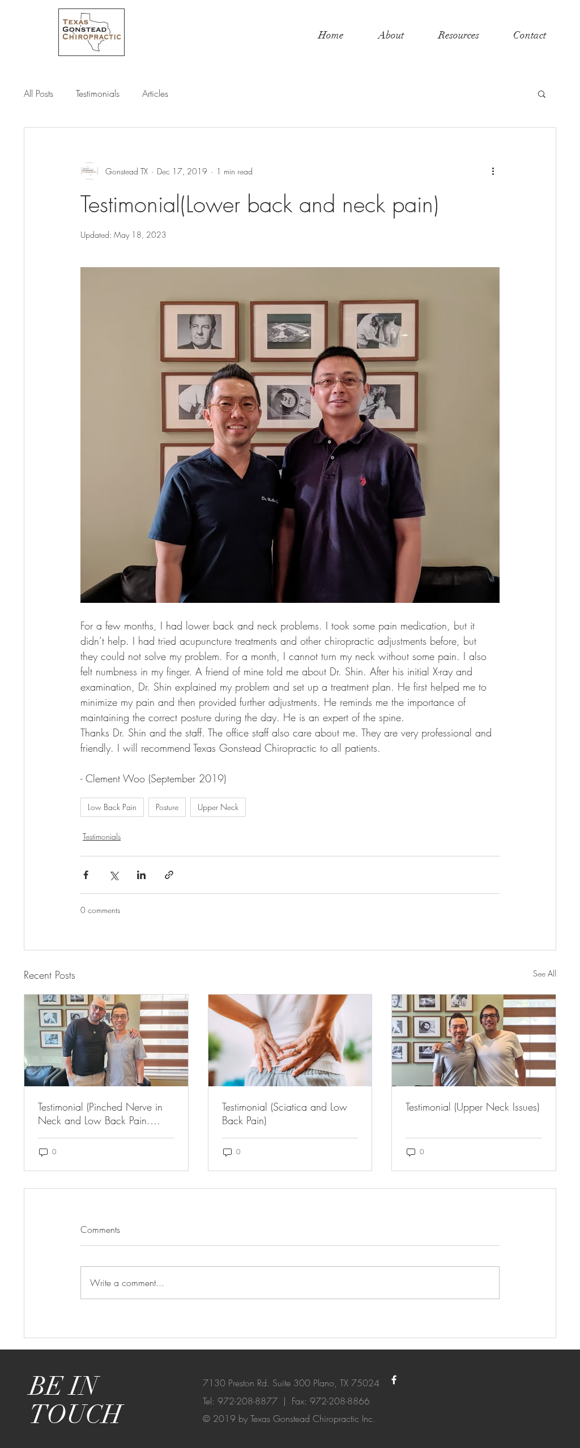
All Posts (38, 93)
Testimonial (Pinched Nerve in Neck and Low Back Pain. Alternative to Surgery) (100, 1113)
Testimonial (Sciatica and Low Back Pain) (284, 1113)
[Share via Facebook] (85, 874)
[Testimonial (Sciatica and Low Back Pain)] (290, 1040)
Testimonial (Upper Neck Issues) (472, 1106)
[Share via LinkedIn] (141, 874)
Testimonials (98, 93)
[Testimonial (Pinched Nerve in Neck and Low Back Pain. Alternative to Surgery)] (106, 1040)
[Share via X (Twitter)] (113, 874)
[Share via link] (169, 874)
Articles (155, 93)
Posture (167, 807)
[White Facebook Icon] (394, 1380)
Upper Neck (218, 807)
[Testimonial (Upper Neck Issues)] (474, 1040)
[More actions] (493, 171)
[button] (541, 93)
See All (544, 973)
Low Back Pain (112, 807)
